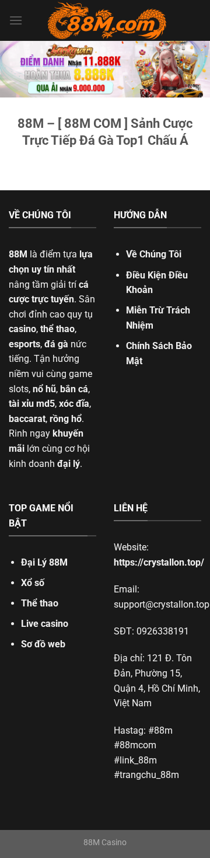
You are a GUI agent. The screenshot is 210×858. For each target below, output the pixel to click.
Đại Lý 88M (44, 562)
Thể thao (39, 603)
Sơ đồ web (43, 644)
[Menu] (16, 20)
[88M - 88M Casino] (107, 20)
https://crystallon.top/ (159, 562)
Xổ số (32, 582)
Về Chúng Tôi (153, 254)
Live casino (44, 623)
